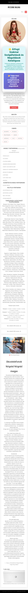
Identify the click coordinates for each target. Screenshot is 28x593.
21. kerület (21, 318)
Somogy (15, 121)
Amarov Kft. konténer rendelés (10, 169)
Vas (13, 123)
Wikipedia (5, 180)
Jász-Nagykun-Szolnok (16, 120)
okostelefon (6, 131)
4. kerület (23, 308)
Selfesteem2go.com (7, 190)
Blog (16, 100)
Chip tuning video (7, 177)
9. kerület (18, 312)
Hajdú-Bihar (5, 120)
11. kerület (11, 313)
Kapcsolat (14, 107)
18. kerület (18, 317)
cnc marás (5, 158)
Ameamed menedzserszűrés (9, 164)
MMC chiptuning (6, 195)
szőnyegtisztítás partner (14, 152)
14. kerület (15, 315)
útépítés (15, 134)
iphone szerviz (6, 185)
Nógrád (9, 121)
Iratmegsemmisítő (7, 198)
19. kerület (11, 318)
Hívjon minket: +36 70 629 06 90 (13, 2)
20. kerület (16, 318)
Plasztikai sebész (7, 161)
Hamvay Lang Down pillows (9, 166)
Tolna (11, 123)
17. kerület (13, 317)
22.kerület (11, 320)
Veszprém (16, 123)
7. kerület (9, 312)
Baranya (10, 116)
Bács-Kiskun (5, 116)
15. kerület (20, 315)
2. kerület (14, 308)
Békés (13, 116)
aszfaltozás (6, 138)
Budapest (6, 118)
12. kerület (16, 313)
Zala (20, 123)
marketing (20, 138)
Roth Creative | (18, 591)
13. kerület (10, 315)
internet (5, 141)
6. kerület (16, 310)
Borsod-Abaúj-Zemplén (20, 116)
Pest (12, 121)
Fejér (14, 118)
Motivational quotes (7, 192)
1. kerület (9, 308)
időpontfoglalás (7, 134)
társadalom (14, 131)
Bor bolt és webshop (8, 172)
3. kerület (18, 308)
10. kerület (23, 312)
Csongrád (10, 118)
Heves (9, 120)
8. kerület (13, 312)
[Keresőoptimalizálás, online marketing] (14, 7)
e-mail (13, 138)
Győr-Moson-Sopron (19, 118)
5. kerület (12, 310)
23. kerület (16, 320)
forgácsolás (6, 155)
